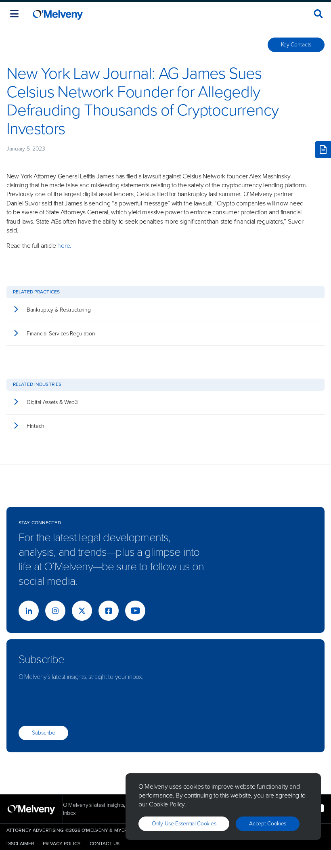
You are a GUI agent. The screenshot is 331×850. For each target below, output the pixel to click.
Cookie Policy (166, 804)
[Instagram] (55, 611)
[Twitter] (82, 611)
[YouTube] (135, 611)
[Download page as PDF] (323, 149)
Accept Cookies (267, 823)
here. (64, 245)
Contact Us (104, 843)
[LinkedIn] (29, 611)
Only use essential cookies (184, 823)
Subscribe (43, 733)
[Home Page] (58, 14)
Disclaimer (20, 843)
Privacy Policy (62, 843)
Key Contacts (296, 44)
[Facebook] (108, 611)
